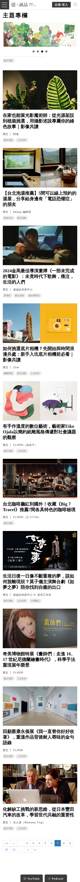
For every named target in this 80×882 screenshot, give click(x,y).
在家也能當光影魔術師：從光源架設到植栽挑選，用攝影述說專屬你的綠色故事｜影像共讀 (38, 121)
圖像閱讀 (8, 373)
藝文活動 (8, 60)
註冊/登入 (61, 4)
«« (6, 843)
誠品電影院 (33, 295)
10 (6, 849)
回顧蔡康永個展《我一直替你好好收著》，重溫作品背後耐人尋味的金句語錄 (38, 737)
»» (34, 849)
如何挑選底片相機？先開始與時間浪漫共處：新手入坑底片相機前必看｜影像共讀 (38, 354)
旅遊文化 (8, 218)
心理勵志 (35, 600)
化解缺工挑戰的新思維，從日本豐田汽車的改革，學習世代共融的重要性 (38, 812)
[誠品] (24, 4)
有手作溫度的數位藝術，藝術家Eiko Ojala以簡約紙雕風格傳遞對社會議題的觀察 (39, 432)
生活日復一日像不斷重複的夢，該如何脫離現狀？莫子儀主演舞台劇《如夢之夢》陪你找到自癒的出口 (38, 582)
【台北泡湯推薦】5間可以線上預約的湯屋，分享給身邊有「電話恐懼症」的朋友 (39, 199)
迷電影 (7, 295)
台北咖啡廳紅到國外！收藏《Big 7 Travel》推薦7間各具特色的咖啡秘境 (39, 507)
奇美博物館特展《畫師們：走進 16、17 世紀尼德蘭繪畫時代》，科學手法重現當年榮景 (39, 659)
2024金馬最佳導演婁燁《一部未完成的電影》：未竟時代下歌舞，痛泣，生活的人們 (38, 276)
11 (14, 849)
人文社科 (21, 140)
